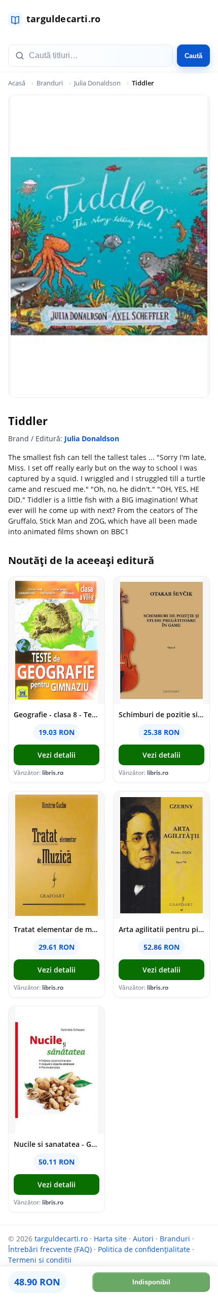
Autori (143, 1238)
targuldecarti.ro (61, 1238)
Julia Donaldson (97, 82)
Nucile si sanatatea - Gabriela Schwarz (56, 1144)
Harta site (110, 1238)
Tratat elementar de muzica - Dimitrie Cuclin (56, 929)
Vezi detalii (57, 755)
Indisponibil (151, 1282)
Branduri (50, 82)
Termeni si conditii (39, 1260)
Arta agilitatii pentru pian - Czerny (161, 929)
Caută (193, 56)
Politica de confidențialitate (144, 1249)
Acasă (16, 82)
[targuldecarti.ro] (59, 19)
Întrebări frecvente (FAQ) (50, 1249)
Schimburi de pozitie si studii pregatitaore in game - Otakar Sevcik (161, 714)
